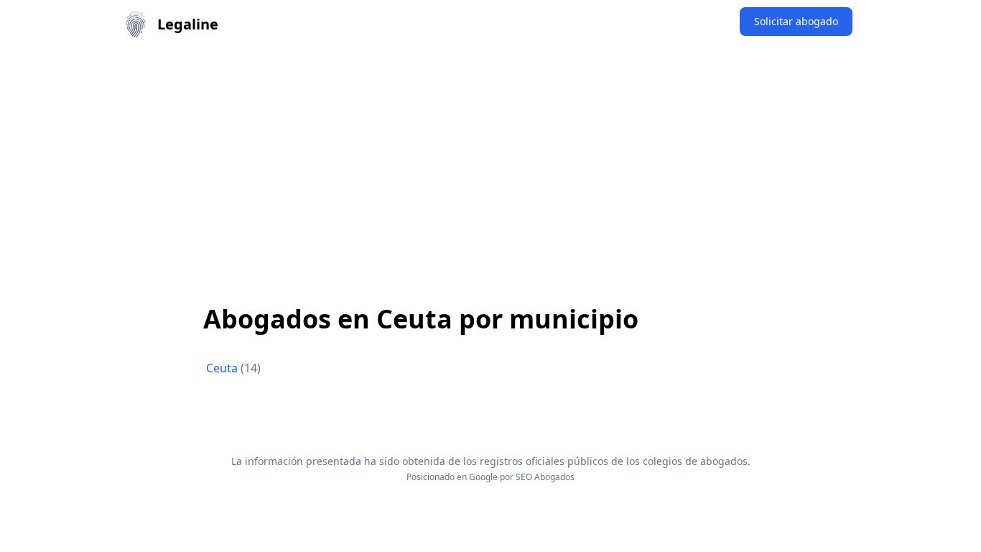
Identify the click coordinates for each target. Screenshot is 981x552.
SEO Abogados (545, 477)
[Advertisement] (490, 156)
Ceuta (223, 368)
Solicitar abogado (796, 21)
